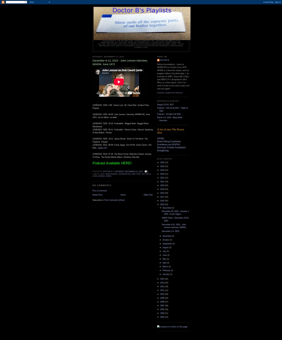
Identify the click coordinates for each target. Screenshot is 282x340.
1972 (102, 174)
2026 (162, 162)
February (167, 270)
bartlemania (112, 174)
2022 (162, 178)
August (166, 247)
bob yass (136, 174)
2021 (162, 181)
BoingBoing (163, 150)
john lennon (99, 176)
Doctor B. (146, 174)
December (167, 208)
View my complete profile (170, 93)
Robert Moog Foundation (169, 141)
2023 (162, 174)
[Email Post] (145, 171)
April (165, 263)
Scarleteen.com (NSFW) (168, 144)
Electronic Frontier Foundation (171, 147)
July (165, 251)
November (167, 236)
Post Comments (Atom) (114, 200)
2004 (162, 317)
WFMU (160, 138)
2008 (162, 302)
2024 (162, 170)
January (166, 274)
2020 (162, 185)
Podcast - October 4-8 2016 (169, 114)
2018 (162, 193)
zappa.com (102, 148)
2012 (162, 286)
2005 (162, 313)
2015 (162, 204)
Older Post (148, 195)
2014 (162, 279)
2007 (162, 305)
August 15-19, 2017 (165, 104)
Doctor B (164, 60)
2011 (162, 290)
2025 (162, 166)
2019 (162, 189)
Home (123, 195)
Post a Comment (100, 191)
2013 (162, 283)
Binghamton (125, 174)
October (166, 240)
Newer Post (97, 195)
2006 (162, 309)
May (165, 259)
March (165, 266)
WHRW (108, 176)
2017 (162, 197)
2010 (162, 294)
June (165, 255)
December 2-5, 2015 (170, 231)
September (167, 244)
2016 (162, 201)
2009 (162, 298)
